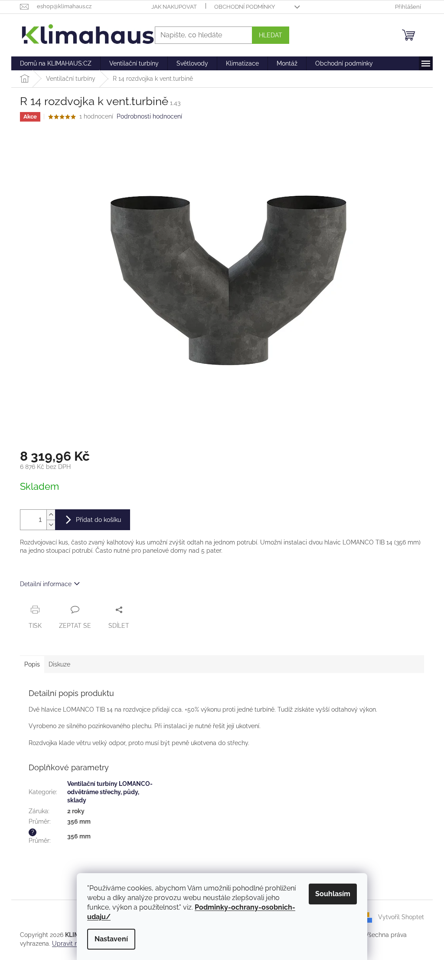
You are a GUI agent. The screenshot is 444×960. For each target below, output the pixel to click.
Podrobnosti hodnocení (149, 116)
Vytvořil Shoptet (401, 917)
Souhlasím (332, 894)
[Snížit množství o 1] (50, 525)
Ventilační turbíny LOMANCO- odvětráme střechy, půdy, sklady (110, 792)
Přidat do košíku (98, 519)
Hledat (270, 35)
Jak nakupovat (174, 6)
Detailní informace (46, 584)
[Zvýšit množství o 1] (50, 515)
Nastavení (111, 939)
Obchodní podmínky (244, 6)
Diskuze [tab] (59, 664)
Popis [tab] (32, 664)
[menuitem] (55, 63)
